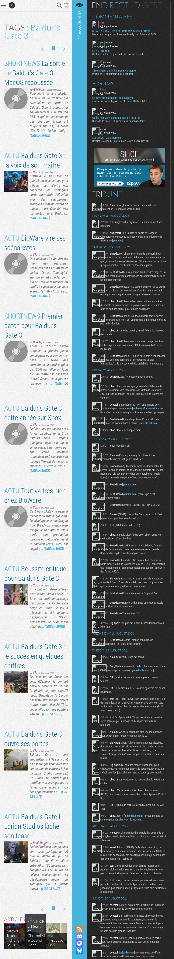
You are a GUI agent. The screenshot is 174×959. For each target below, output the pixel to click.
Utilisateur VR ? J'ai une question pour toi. (116, 117)
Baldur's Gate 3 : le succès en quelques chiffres (34, 656)
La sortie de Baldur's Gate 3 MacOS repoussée (34, 72)
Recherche (59, 5)
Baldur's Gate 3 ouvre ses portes (33, 738)
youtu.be (117, 240)
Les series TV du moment (106, 137)
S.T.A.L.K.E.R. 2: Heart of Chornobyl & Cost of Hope (121, 31)
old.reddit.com (132, 816)
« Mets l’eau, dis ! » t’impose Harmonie (114, 70)
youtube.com (130, 484)
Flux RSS (79, 929)
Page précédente (42, 49)
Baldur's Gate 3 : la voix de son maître (34, 159)
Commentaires (112, 16)
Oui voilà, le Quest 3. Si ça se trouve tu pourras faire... (119, 121)
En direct (110, 5)
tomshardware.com (143, 670)
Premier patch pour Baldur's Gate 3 (33, 325)
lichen (103, 89)
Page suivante (64, 49)
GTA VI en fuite (100, 51)
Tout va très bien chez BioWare (35, 495)
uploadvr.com (127, 952)
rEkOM (37, 89)
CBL (35, 172)
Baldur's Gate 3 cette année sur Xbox (33, 412)
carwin (103, 129)
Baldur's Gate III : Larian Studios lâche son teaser (35, 826)
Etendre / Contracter (79, 922)
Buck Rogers (41, 842)
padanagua (106, 42)
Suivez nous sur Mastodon (79, 943)
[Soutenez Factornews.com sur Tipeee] (129, 186)
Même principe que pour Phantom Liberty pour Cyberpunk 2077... (125, 34)
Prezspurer (105, 62)
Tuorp (103, 109)
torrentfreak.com (149, 423)
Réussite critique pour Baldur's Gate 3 (35, 573)
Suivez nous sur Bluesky (79, 951)
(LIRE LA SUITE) (40, 135)
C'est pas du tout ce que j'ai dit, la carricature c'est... (118, 54)
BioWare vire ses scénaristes (35, 242)
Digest (148, 5)
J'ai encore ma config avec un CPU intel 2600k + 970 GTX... (122, 101)
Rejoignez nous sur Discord (79, 936)
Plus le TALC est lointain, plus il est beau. (113, 73)
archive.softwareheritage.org (148, 408)
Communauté (79, 459)
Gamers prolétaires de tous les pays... (113, 98)
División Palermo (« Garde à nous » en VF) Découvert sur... (121, 141)
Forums (103, 83)
